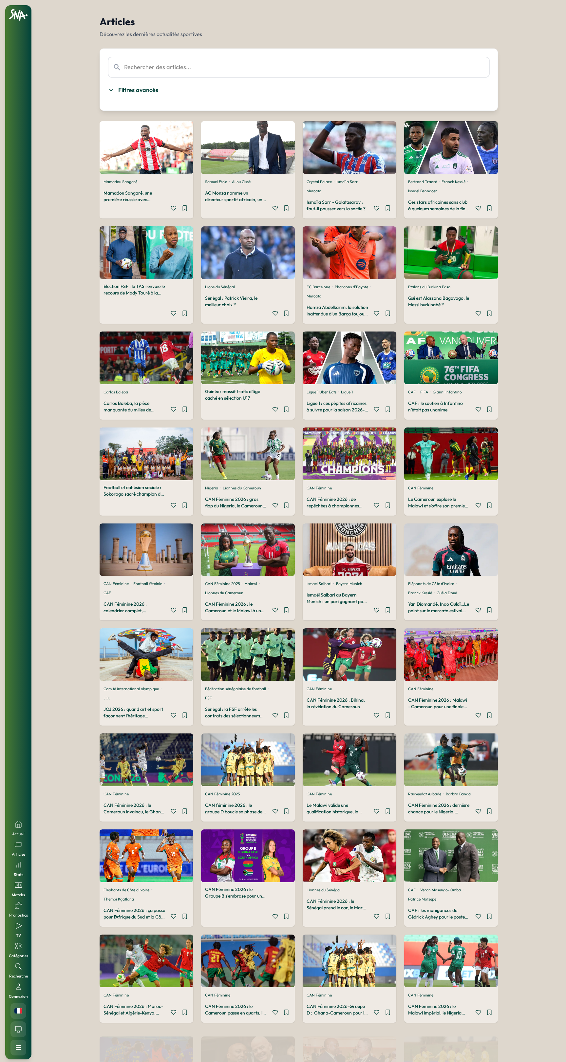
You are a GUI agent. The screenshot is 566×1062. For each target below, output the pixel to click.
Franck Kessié (453, 181)
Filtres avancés (138, 90)
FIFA (424, 391)
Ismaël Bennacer (422, 190)
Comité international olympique (131, 688)
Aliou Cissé (241, 181)
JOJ (107, 697)
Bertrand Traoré (422, 181)
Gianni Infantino (447, 391)
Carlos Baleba (116, 391)
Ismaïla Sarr (347, 181)
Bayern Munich (349, 583)
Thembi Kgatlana (119, 899)
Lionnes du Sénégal (324, 889)
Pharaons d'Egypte (351, 286)
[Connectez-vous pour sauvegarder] (184, 209)
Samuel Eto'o (216, 181)
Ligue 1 (347, 391)
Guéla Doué (447, 592)
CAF (412, 391)
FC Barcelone (318, 286)
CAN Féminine (319, 487)
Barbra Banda (458, 793)
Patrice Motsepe (422, 899)
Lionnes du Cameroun (242, 487)
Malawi (250, 583)
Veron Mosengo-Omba (440, 889)
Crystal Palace (319, 181)
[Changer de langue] (18, 1011)
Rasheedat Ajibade (424, 793)
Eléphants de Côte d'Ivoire (431, 583)
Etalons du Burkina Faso (429, 286)
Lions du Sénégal (220, 286)
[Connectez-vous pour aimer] (173, 209)
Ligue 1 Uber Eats (321, 391)
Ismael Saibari (319, 583)
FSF (208, 697)
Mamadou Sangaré (120, 181)
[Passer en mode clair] (18, 1029)
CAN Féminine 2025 (222, 583)
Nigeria (211, 487)
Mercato (314, 190)
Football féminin (147, 583)
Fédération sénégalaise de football (235, 688)
